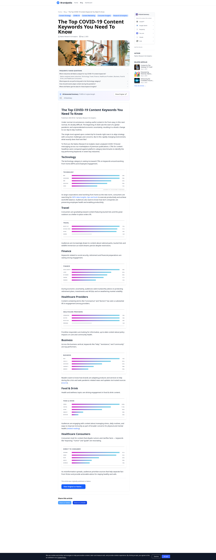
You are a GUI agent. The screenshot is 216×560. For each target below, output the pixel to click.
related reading (73, 428)
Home (76, 3)
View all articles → (140, 86)
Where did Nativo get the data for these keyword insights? (78, 87)
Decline (156, 556)
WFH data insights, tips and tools (85, 197)
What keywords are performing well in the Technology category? (80, 81)
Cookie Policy (61, 557)
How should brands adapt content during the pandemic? (77, 84)
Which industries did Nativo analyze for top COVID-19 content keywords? (82, 74)
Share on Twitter (64, 503)
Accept (166, 556)
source (64, 383)
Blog (81, 3)
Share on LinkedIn (80, 503)
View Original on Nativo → (73, 487)
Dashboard (88, 3)
